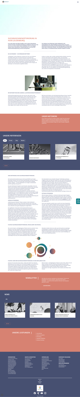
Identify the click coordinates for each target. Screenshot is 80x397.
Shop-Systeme (44, 361)
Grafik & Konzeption (40, 335)
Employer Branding (40, 340)
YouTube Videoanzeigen (12, 373)
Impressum (39, 379)
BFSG (43, 369)
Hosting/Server (44, 366)
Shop (16, 140)
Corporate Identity (28, 360)
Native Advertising (62, 359)
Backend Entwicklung (45, 359)
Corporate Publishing (40, 338)
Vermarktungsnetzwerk (12, 360)
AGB (40, 380)
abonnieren (46, 285)
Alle (5, 140)
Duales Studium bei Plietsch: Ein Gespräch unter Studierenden (62, 315)
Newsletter (44, 280)
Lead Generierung (11, 367)
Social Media (61, 358)
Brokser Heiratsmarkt (34, 157)
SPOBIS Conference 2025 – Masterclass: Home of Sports (11, 315)
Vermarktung (39, 333)
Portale (10, 140)
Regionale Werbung (11, 370)
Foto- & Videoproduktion (12, 372)
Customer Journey (11, 359)
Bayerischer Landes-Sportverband (7, 157)
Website (23, 140)
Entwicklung (38, 336)
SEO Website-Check (45, 368)
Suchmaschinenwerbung (12, 362)
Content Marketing (48, 233)
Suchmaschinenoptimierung (12, 358)
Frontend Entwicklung (45, 358)
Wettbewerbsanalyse (11, 366)
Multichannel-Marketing (12, 361)
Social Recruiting (61, 364)
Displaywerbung (10, 368)
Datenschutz (40, 381)
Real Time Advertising (11, 371)
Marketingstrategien (28, 362)
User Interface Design (28, 358)
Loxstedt (64, 198)
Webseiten (43, 367)
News (20, 299)
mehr (44, 126)
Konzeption (27, 361)
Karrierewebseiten (61, 366)
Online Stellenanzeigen (62, 365)
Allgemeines (13, 299)
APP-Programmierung (45, 362)
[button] (2, 395)
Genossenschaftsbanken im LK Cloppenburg (62, 157)
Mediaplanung (27, 366)
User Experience (27, 359)
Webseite (48, 97)
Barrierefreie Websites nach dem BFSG (36, 315)
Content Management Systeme (47, 360)
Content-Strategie (61, 360)
